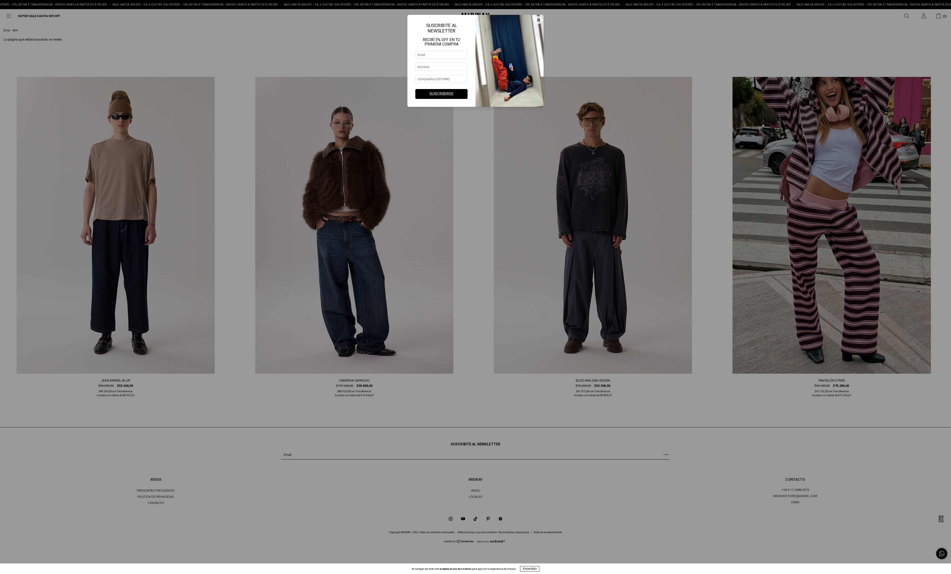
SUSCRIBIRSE (441, 94)
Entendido (530, 569)
